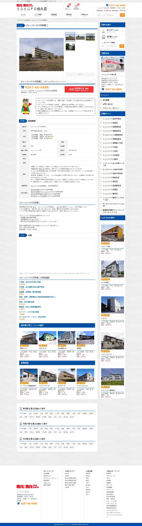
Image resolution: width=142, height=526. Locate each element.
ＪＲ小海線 (34, 134)
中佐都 (44, 417)
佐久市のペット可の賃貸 (39, 196)
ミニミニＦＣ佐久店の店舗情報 (47, 90)
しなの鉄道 (23, 389)
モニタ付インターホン (113, 513)
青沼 (41, 134)
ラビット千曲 (105, 246)
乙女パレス (42, 348)
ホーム (23, 15)
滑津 (26, 417)
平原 (87, 478)
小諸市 (67, 476)
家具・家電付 (110, 499)
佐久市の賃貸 (35, 189)
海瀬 (62, 413)
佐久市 (37, 131)
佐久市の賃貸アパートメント (40, 192)
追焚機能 (109, 487)
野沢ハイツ (24, 348)
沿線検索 (54, 15)
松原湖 (36, 413)
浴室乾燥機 (110, 492)
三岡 (55, 417)
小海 (41, 413)
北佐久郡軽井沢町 (70, 480)
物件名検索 (47, 485)
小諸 (87, 389)
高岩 (51, 413)
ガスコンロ (110, 489)
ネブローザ (61, 386)
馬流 (46, 413)
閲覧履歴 (76, 7)
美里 (50, 417)
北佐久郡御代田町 (70, 478)
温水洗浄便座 (110, 496)
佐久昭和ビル (62, 348)
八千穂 (57, 413)
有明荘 (79, 348)
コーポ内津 (104, 282)
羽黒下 (42, 136)
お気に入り (68, 7)
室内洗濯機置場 (111, 506)
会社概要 (46, 473)
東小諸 (66, 417)
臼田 (41, 138)
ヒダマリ (104, 318)
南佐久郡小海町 (70, 485)
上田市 (67, 487)
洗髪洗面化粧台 (111, 508)
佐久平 (72, 417)
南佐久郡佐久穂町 (70, 483)
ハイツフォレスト (82, 386)
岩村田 (69, 352)
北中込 (32, 417)
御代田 (31, 389)
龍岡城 (85, 413)
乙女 (49, 352)
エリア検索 (38, 15)
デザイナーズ (110, 476)
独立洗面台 (110, 494)
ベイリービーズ (44, 386)
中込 (30, 352)
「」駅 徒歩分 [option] (28, 345)
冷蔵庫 (108, 480)
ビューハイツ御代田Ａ (108, 390)
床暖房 (108, 483)
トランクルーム (111, 503)
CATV (108, 478)
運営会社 (69, 15)
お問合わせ (84, 15)
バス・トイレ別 (111, 501)
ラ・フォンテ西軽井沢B (28, 386)
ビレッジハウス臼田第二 (39, 186)
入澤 (40, 131)
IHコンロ (109, 485)
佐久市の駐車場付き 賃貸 (39, 194)
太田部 (91, 413)
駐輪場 (108, 473)
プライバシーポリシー (50, 478)
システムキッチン (112, 510)
